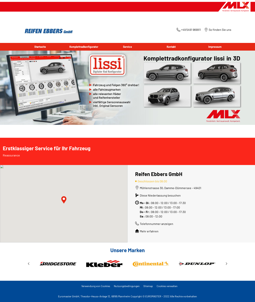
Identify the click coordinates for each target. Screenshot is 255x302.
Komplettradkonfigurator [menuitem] (83, 46)
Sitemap (148, 286)
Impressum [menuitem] (215, 46)
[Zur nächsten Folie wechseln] (226, 264)
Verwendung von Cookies (95, 286)
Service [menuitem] (127, 46)
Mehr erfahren (149, 231)
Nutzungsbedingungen (127, 286)
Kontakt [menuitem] (171, 46)
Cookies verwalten (167, 286)
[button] (64, 200)
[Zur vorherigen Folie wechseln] (28, 264)
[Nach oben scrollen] (245, 294)
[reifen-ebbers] (47, 31)
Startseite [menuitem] (40, 46)
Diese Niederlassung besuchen (160, 195)
